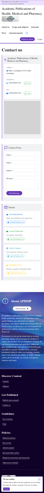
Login (39, 39)
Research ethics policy (11, 452)
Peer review (7, 442)
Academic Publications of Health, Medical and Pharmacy (22, 10)
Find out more (21, 308)
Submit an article (27, 39)
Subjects (6, 386)
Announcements (16, 32)
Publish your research (11, 400)
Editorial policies (9, 438)
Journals (35, 26)
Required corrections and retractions (16, 457)
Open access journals (10, 462)
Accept (6, 489)
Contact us (6, 405)
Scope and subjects (20, 26)
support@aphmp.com (16, 256)
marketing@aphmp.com (17, 273)
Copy (28, 83)
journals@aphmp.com (17, 239)
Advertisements (8, 447)
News (4, 32)
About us (5, 26)
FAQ (4, 424)
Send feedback (24, 2)
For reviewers (8, 419)
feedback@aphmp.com (17, 222)
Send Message (14, 193)
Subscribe (4, 4)
